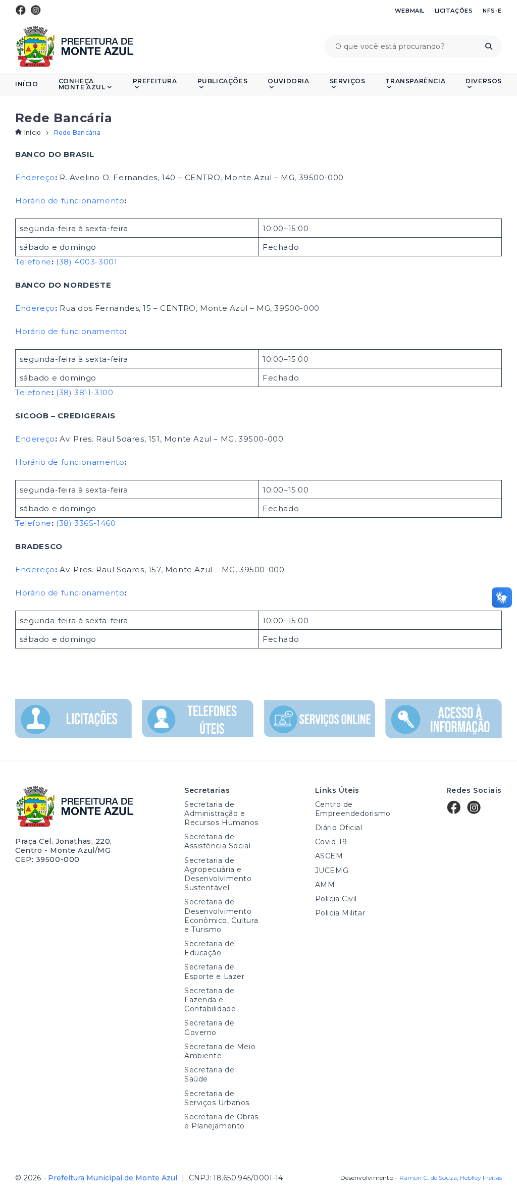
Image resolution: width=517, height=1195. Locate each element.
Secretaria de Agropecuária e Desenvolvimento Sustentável (217, 874)
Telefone (33, 261)
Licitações (454, 10)
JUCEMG (331, 870)
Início (26, 84)
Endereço (35, 177)
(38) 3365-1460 (86, 523)
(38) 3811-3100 (84, 392)
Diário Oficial (339, 827)
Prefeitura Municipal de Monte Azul (74, 46)
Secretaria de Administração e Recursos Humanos (221, 813)
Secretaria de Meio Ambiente (219, 1051)
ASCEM (329, 855)
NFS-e (492, 10)
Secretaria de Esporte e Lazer (214, 971)
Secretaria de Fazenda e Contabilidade (210, 999)
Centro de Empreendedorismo (353, 809)
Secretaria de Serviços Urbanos (216, 1098)
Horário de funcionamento (69, 200)
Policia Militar (340, 912)
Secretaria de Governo (209, 1027)
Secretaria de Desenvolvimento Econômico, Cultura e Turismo (221, 915)
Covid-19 (331, 841)
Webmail (410, 10)
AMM (325, 884)
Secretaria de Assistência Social (217, 841)
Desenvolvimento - (398, 1178)
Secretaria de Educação (209, 948)
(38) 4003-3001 (86, 261)
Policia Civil (336, 898)
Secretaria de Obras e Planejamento (221, 1121)
